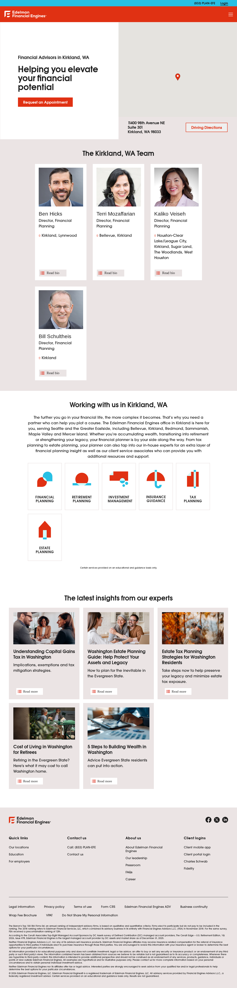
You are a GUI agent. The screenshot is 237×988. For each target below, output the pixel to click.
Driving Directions (206, 127)
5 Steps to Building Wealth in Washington (117, 749)
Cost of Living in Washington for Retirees (42, 749)
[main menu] (230, 14)
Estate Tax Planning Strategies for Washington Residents (188, 657)
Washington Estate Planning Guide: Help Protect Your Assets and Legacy (117, 657)
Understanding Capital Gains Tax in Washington (44, 654)
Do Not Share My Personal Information (90, 915)
